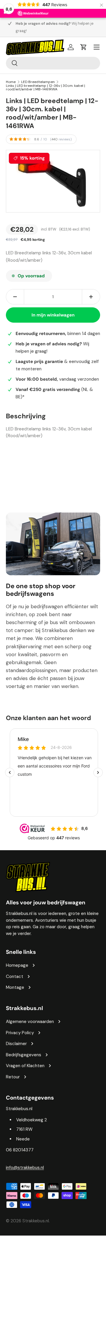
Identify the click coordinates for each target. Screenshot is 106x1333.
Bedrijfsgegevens (23, 1055)
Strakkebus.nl (35, 1221)
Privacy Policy (20, 1033)
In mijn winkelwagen (53, 315)
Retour (13, 1077)
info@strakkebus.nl (25, 1167)
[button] (83, 47)
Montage (15, 987)
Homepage (17, 965)
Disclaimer (16, 1044)
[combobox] (53, 63)
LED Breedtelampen (38, 82)
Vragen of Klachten (25, 1066)
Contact (14, 976)
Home (11, 82)
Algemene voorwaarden (30, 1021)
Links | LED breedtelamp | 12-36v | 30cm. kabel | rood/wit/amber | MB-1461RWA (45, 87)
